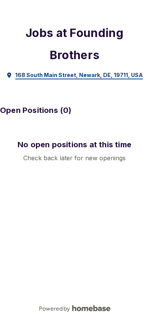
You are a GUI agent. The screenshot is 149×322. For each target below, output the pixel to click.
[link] (74, 75)
